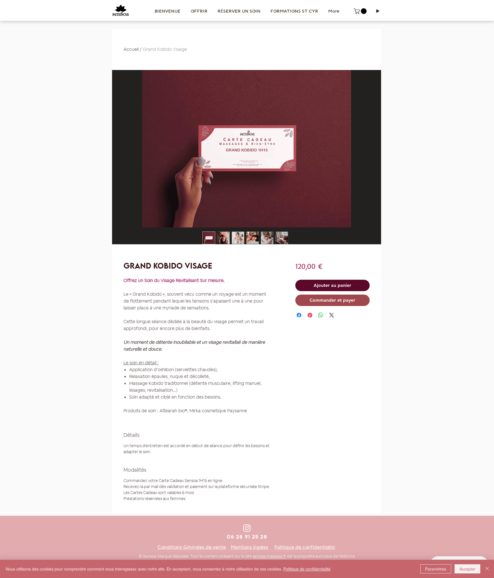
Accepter (467, 569)
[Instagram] (247, 528)
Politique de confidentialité (304, 547)
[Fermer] (487, 568)
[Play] (377, 11)
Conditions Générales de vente (192, 547)
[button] (361, 11)
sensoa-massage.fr (269, 556)
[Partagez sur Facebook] (299, 315)
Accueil (131, 49)
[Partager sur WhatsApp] (320, 315)
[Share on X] (331, 315)
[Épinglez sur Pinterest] (309, 315)
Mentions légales (249, 547)
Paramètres (435, 569)
